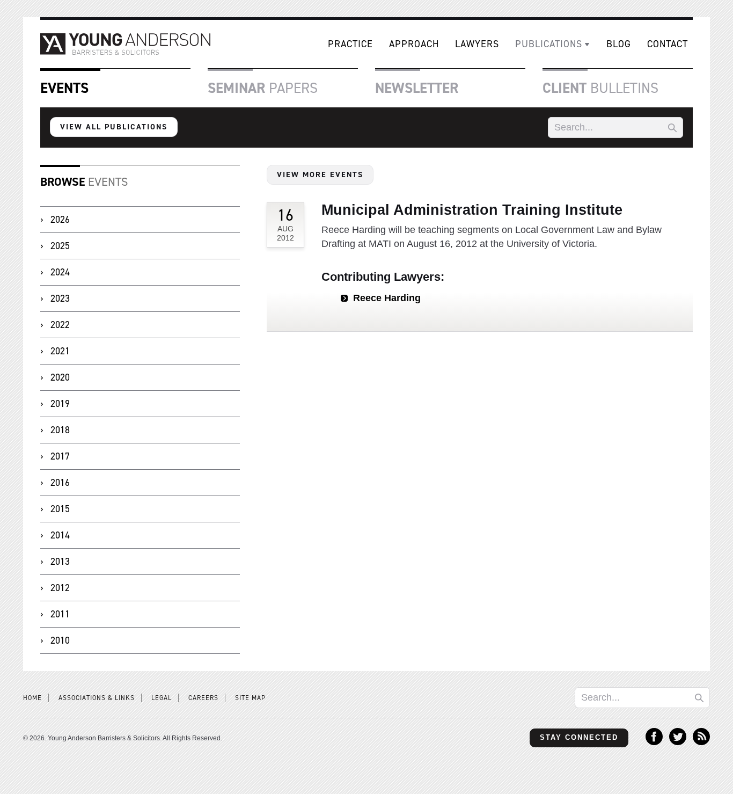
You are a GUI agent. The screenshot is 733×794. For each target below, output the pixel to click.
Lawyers (477, 44)
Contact (667, 44)
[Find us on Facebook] (654, 742)
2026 (60, 219)
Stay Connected (579, 737)
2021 (60, 351)
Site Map (250, 698)
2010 (60, 640)
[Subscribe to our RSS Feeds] (701, 742)
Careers (203, 698)
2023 (60, 298)
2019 (60, 403)
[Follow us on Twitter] (677, 742)
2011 (60, 614)
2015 (60, 508)
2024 (60, 272)
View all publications (113, 126)
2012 (60, 587)
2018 (60, 430)
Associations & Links (96, 698)
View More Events (320, 174)
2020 (60, 377)
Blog (618, 44)
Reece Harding (387, 298)
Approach (414, 44)
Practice (350, 44)
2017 (60, 456)
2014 (60, 535)
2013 (60, 561)
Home (32, 698)
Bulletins (600, 88)
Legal (161, 698)
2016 (60, 482)
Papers (263, 88)
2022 (60, 324)
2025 (60, 245)
